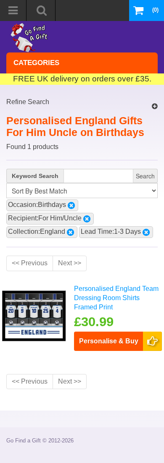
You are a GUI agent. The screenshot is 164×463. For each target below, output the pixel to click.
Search (145, 176)
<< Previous (30, 263)
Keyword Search (35, 176)
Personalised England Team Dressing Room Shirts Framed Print (116, 298)
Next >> (69, 263)
